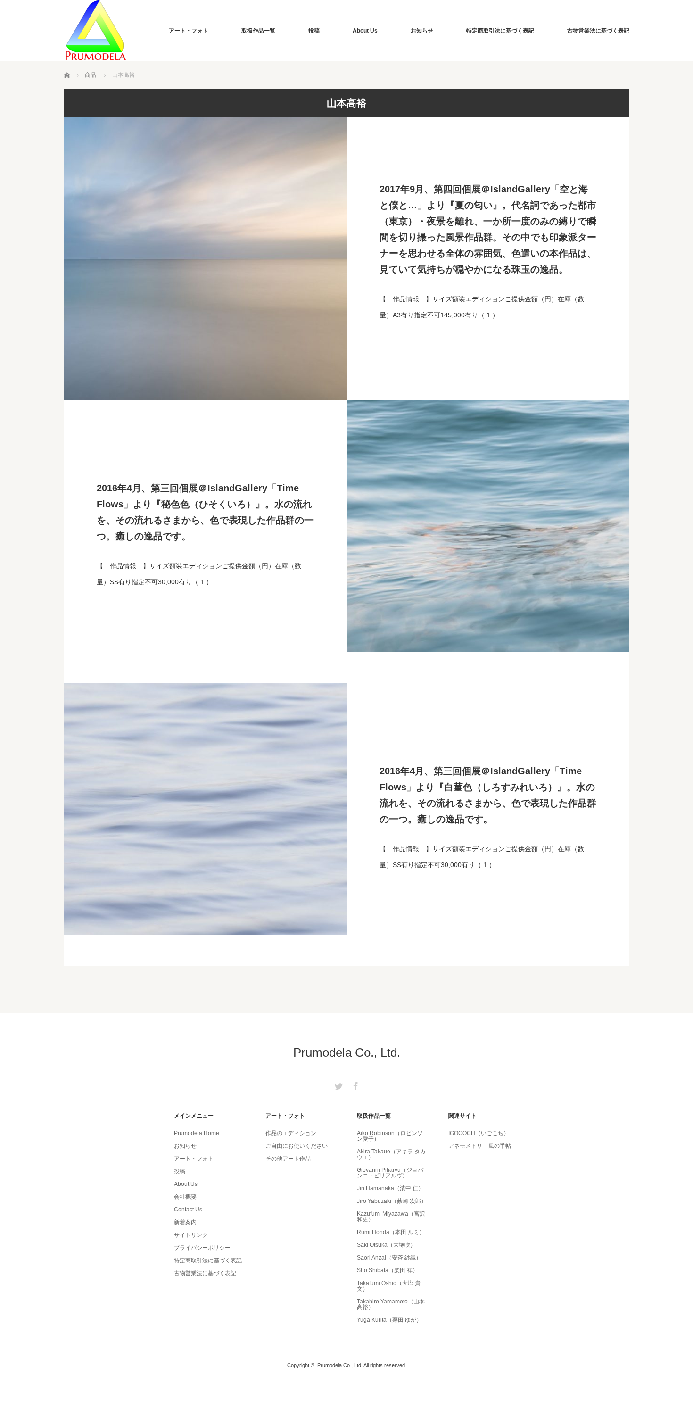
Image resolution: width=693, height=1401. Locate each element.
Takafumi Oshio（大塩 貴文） (389, 1286)
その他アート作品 (288, 1158)
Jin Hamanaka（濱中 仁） (390, 1188)
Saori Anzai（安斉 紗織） (389, 1257)
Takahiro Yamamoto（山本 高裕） (391, 1304)
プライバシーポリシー (202, 1248)
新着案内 (185, 1222)
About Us (365, 30)
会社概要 (185, 1197)
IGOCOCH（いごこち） (478, 1133)
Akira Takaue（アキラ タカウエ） (391, 1154)
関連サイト (462, 1116)
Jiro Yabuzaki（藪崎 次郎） (392, 1201)
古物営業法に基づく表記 (598, 30)
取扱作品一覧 (258, 30)
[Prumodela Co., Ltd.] (95, 30)
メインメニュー (194, 1116)
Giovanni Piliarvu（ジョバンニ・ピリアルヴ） (390, 1172)
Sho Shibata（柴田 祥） (387, 1270)
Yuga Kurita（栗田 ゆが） (389, 1320)
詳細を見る (487, 258)
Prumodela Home (196, 1133)
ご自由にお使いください (296, 1146)
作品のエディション (290, 1133)
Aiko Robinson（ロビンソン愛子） (390, 1136)
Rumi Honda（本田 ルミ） (391, 1232)
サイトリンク (191, 1235)
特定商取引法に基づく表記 (500, 30)
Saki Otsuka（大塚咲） (386, 1245)
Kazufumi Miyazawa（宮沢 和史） (391, 1216)
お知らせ (422, 30)
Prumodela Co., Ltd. (346, 1052)
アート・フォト (188, 30)
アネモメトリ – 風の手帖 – (482, 1146)
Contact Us (188, 1209)
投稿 (314, 30)
